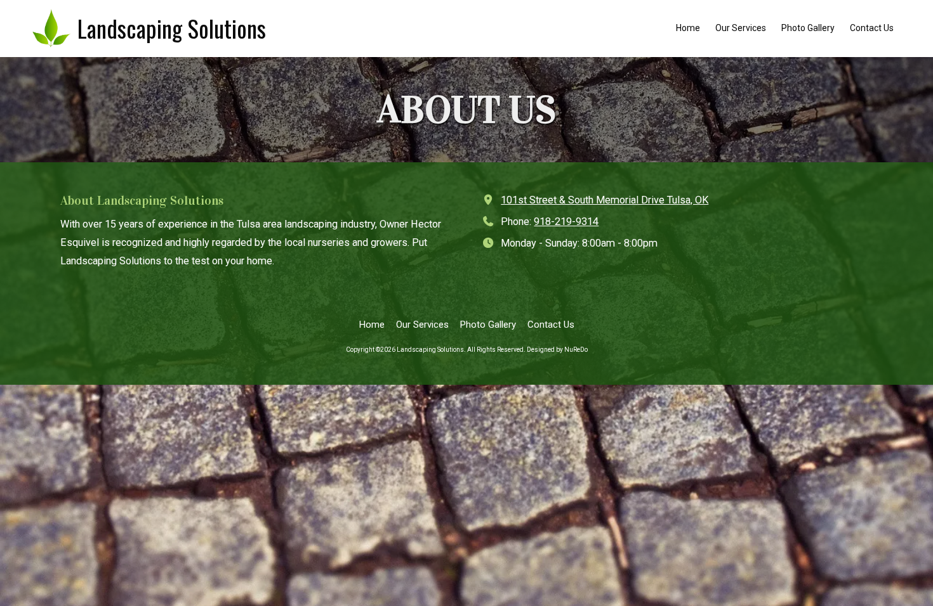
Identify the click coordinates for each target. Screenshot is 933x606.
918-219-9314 (566, 222)
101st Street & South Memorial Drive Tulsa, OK (604, 200)
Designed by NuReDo (557, 349)
